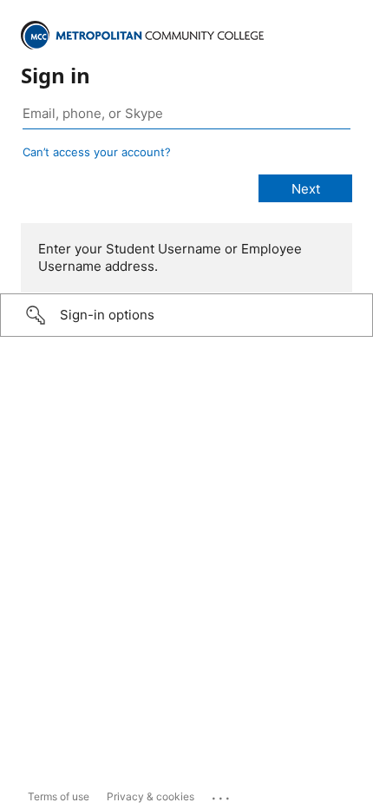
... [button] (222, 794)
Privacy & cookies (150, 796)
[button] (186, 315)
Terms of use (58, 796)
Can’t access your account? (97, 152)
